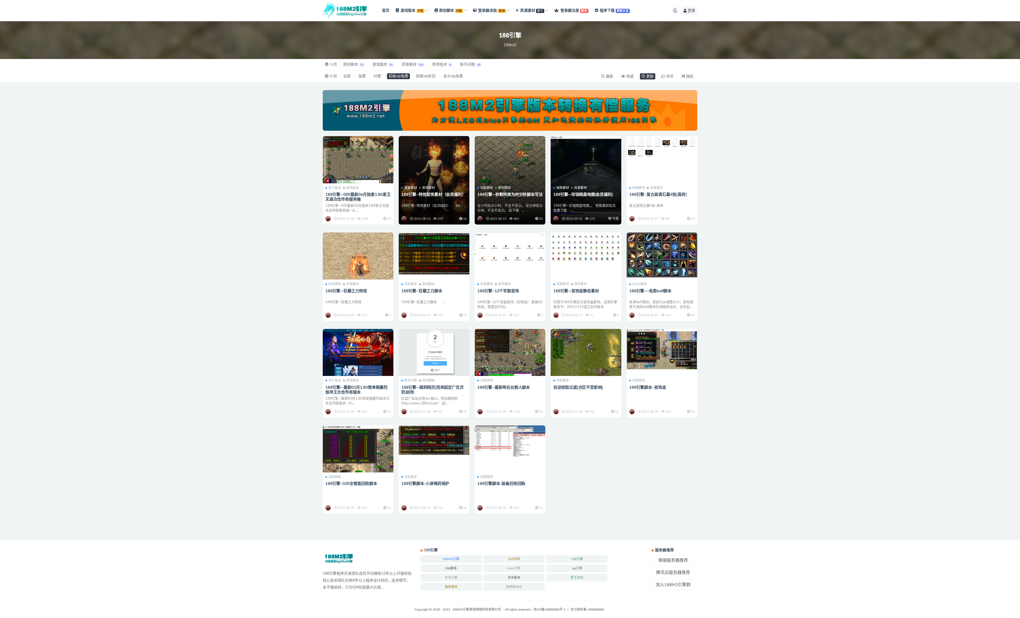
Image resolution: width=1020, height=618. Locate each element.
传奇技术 (441, 64)
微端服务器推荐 (673, 560)
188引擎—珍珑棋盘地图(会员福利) (583, 195)
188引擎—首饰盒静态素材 (576, 291)
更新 (649, 76)
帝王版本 (334, 380)
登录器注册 (573, 10)
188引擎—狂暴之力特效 (346, 291)
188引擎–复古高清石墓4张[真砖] (658, 195)
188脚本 (451, 568)
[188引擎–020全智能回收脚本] (358, 448)
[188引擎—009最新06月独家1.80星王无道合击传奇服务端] (358, 162)
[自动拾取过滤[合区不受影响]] (586, 356)
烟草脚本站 (514, 587)
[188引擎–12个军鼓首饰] (510, 250)
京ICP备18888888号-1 (549, 609)
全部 (347, 76)
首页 (385, 10)
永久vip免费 (453, 76)
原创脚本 (353, 64)
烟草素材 (451, 587)
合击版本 (514, 577)
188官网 (514, 559)
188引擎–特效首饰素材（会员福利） (433, 195)
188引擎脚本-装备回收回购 (501, 484)
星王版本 (334, 187)
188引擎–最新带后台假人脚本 (503, 388)
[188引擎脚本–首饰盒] (662, 349)
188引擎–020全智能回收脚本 (351, 484)
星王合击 (577, 577)
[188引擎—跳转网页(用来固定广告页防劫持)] (434, 352)
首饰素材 (428, 187)
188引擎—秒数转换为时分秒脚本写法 (509, 195)
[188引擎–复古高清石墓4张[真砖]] (662, 147)
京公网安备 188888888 (587, 609)
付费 (377, 76)
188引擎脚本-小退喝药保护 (425, 484)
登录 (691, 10)
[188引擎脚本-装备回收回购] (510, 440)
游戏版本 (382, 64)
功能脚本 (486, 187)
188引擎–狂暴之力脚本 (421, 291)
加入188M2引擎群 (673, 585)
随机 (689, 76)
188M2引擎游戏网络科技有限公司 (476, 609)
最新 (609, 76)
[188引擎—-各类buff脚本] (662, 254)
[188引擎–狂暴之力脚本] (434, 253)
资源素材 (412, 64)
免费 (362, 76)
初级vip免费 (398, 76)
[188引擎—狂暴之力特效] (358, 267)
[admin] (328, 218)
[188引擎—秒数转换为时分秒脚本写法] (510, 165)
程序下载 (614, 10)
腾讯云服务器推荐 (673, 572)
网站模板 (428, 380)
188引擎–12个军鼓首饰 (498, 291)
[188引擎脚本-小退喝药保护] (434, 440)
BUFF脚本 (639, 284)
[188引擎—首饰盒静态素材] (586, 248)
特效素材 (334, 284)
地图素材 (562, 187)
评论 (669, 76)
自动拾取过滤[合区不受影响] (578, 388)
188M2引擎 (451, 559)
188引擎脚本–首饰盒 (647, 388)
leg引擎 (577, 568)
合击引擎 (451, 577)
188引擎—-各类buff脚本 (650, 291)
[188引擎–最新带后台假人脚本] (510, 355)
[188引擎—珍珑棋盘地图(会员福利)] (586, 159)
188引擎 (577, 559)
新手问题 (470, 64)
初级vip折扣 (426, 76)
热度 (629, 76)
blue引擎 (514, 568)
